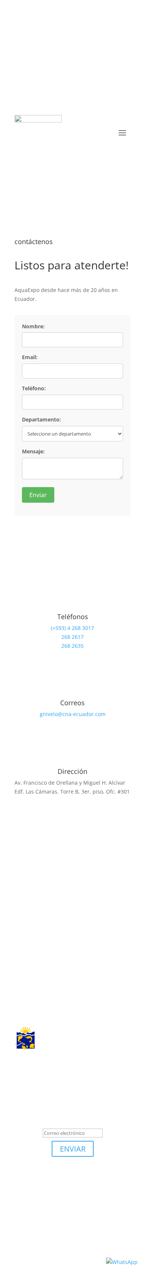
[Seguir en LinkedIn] (35, 36)
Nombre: (33, 326)
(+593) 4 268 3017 (72, 627)
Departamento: (41, 419)
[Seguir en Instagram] (65, 36)
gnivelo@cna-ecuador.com (73, 714)
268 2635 (72, 645)
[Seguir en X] (20, 36)
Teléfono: (34, 388)
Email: (30, 357)
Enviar (38, 495)
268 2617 (72, 636)
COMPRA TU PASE (73, 169)
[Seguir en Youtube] (102, 1235)
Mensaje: (33, 451)
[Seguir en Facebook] (50, 36)
